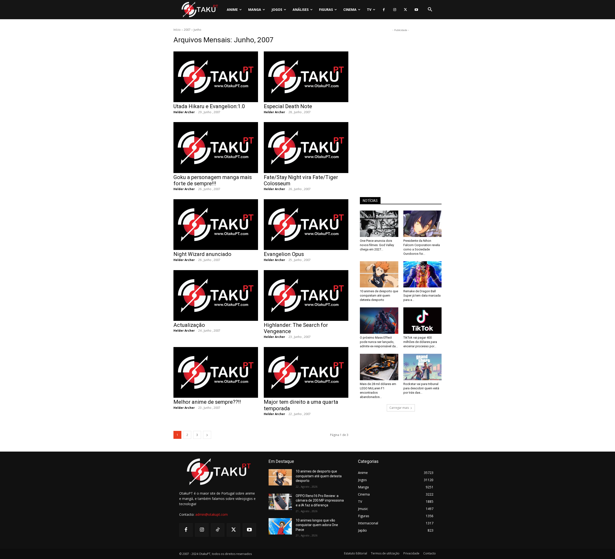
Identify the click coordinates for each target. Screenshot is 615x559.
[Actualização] (215, 295)
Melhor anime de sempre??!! (207, 402)
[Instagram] (394, 10)
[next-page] (207, 435)
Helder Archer (184, 112)
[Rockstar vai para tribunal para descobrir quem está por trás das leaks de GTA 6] (422, 367)
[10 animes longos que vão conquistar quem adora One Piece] (280, 526)
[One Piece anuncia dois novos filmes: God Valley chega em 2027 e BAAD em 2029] (379, 224)
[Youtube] (416, 10)
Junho (197, 30)
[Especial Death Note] (306, 76)
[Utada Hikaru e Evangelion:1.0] (215, 76)
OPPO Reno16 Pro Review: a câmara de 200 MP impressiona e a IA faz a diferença (320, 500)
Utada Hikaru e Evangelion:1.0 (209, 106)
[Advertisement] (401, 105)
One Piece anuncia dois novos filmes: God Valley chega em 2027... (377, 245)
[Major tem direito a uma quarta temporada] (306, 372)
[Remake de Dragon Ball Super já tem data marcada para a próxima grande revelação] (422, 274)
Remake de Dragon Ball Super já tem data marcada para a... (422, 295)
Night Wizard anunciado (202, 254)
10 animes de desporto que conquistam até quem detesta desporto (379, 295)
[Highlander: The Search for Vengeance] (306, 295)
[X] (405, 10)
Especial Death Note (288, 106)
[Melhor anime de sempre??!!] (215, 372)
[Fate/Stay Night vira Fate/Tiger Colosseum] (306, 147)
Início (177, 30)
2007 (187, 30)
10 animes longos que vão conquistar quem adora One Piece (317, 525)
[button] (430, 9)
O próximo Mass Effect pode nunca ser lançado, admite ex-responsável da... (379, 342)
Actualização (189, 325)
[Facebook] (384, 10)
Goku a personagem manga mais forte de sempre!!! (212, 180)
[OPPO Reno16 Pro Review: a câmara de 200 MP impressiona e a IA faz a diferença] (280, 502)
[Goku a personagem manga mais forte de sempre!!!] (215, 147)
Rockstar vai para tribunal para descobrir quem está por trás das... (421, 388)
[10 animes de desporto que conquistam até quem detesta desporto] (379, 274)
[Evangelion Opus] (306, 224)
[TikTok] (217, 530)
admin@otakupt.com (211, 514)
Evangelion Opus (284, 254)
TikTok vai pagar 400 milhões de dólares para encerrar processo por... (420, 342)
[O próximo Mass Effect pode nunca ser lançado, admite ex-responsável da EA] (379, 320)
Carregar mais (399, 408)
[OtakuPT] (199, 9)
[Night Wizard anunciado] (215, 224)
